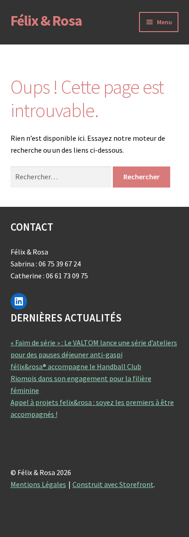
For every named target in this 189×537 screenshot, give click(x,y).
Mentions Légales (38, 484)
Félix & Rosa (46, 20)
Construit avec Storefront (113, 484)
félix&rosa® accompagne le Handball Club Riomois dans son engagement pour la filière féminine (81, 378)
